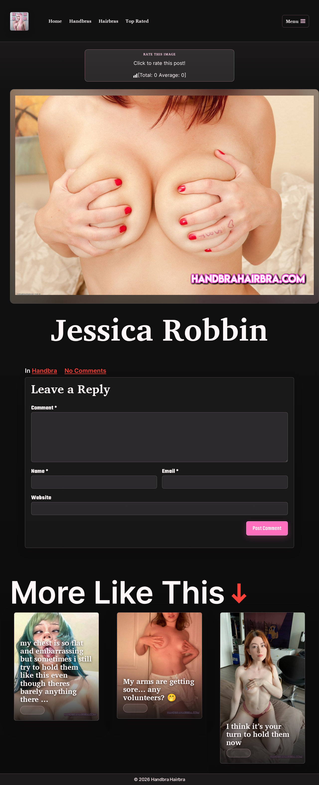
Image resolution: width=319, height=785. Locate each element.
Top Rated (137, 21)
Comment (44, 408)
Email (170, 471)
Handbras (80, 21)
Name (39, 471)
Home (55, 21)
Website (41, 497)
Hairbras (108, 21)
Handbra (44, 371)
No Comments (85, 371)
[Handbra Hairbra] (19, 21)
